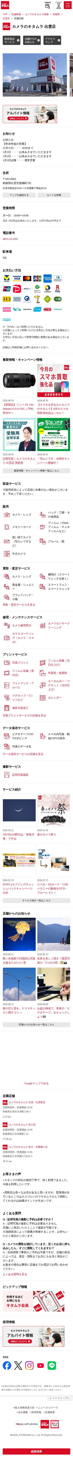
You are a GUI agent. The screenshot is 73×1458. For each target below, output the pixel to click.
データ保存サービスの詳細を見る (23, 754)
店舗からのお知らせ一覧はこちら (36, 1024)
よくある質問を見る (15, 1274)
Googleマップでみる (36, 1083)
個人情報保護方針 (25, 1407)
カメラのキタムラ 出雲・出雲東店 (27, 1102)
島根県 (56, 14)
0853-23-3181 (10, 239)
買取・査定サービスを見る (19, 604)
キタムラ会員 (58, 3)
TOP (5, 14)
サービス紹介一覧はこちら (36, 900)
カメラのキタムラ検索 (37, 14)
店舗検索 (47, 2)
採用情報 (36, 1412)
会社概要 (23, 1412)
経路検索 (36, 1451)
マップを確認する (19, 195)
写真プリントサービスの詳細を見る (24, 715)
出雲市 (6, 18)
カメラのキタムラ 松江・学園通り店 (28, 1147)
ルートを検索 (54, 195)
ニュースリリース (48, 1407)
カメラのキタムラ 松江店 (22, 1124)
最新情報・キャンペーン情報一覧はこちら (36, 470)
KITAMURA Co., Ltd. (29, 1435)
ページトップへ (61, 1397)
